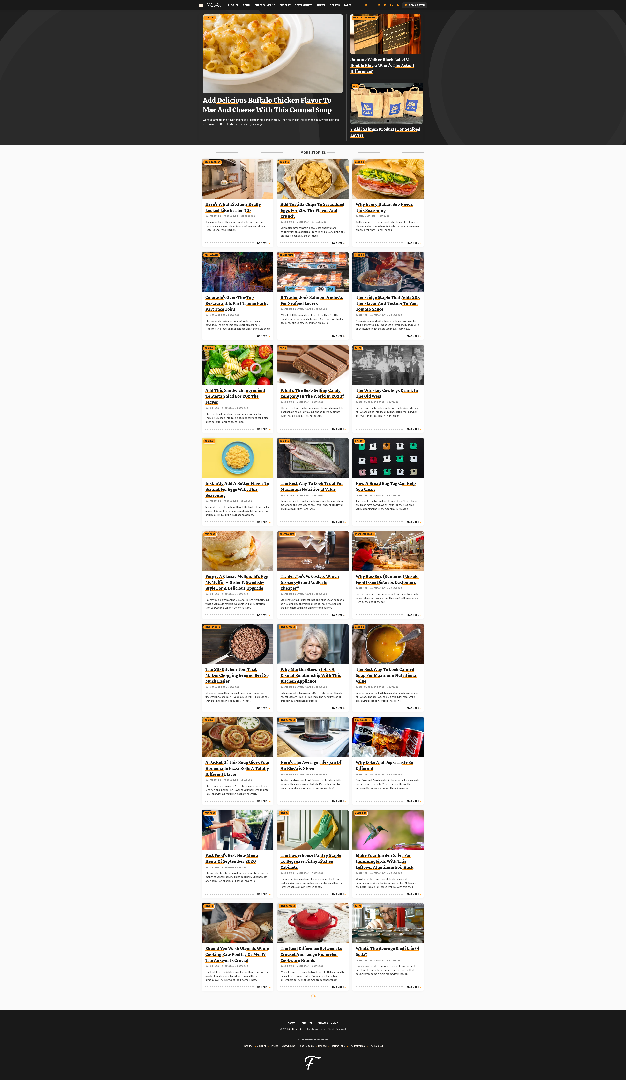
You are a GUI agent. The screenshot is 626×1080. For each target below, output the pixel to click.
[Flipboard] (385, 6)
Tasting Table (338, 1046)
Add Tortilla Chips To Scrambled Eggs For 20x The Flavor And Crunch (312, 210)
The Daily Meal (357, 1046)
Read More (262, 242)
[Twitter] (379, 6)
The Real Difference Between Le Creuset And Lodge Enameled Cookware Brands (311, 954)
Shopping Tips (287, 534)
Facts (348, 5)
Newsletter (417, 5)
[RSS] (397, 6)
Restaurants (303, 5)
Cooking (209, 17)
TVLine (274, 1046)
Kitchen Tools (212, 627)
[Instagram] (366, 6)
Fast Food (210, 534)
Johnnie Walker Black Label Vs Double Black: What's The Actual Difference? (382, 65)
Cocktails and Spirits (364, 17)
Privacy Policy (327, 1023)
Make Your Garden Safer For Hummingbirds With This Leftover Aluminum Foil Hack (384, 861)
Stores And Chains (364, 534)
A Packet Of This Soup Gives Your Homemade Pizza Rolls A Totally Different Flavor (237, 768)
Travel (321, 5)
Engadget (248, 1046)
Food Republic (306, 1046)
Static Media (295, 1029)
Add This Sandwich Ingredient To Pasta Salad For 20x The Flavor (235, 396)
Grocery (285, 5)
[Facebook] (373, 6)
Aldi (355, 86)
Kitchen (233, 5)
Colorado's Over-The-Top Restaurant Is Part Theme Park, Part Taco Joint (236, 303)
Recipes (335, 5)
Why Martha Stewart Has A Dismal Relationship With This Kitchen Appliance (311, 675)
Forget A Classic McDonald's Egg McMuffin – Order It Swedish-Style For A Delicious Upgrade (236, 582)
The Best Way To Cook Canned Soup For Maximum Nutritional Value (386, 675)
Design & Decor (212, 162)
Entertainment (265, 5)
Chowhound (288, 1046)
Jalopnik (262, 1046)
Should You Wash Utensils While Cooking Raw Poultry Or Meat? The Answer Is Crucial (237, 954)
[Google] (391, 6)
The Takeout (376, 1046)
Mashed (322, 1046)
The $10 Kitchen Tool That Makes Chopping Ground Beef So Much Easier (237, 675)
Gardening (360, 813)
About (292, 1023)
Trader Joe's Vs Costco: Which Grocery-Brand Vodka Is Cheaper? (310, 582)
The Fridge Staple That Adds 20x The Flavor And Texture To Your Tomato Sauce (388, 303)
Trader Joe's (286, 255)
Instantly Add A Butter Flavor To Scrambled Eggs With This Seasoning (237, 489)
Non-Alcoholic (362, 720)
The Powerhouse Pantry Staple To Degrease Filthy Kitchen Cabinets (311, 861)
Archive (307, 1023)
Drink (246, 5)
